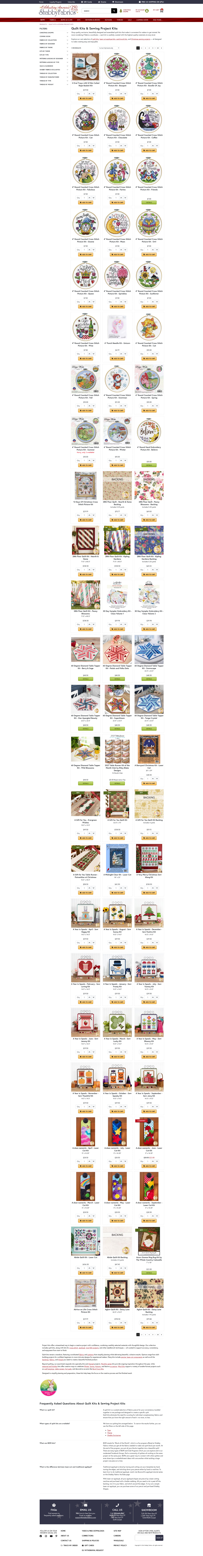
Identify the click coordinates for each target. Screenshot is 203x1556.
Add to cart (87, 98)
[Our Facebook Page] (41, 1536)
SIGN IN (138, 11)
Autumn (98, 1366)
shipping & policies (90, 1540)
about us (65, 1536)
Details (149, 202)
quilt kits (95, 39)
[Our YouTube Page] (51, 1536)
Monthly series (106, 1364)
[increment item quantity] (89, 94)
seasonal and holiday (49, 1366)
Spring (92, 1366)
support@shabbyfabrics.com (85, 1517)
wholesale (119, 1540)
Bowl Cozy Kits (98, 1369)
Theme (109, 1433)
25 (158, 48)
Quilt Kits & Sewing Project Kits (61, 24)
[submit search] (114, 10)
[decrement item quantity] (93, 94)
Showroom (118, 2)
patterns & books (92, 20)
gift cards (89, 1545)
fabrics (53, 20)
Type (109, 1430)
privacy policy (120, 1545)
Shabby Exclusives (114, 1435)
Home (41, 2)
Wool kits (121, 1366)
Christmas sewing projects (140, 39)
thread (120, 20)
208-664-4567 (119, 1513)
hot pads (68, 1369)
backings (45, 1359)
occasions (113, 1366)
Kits (78, 20)
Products (43, 24)
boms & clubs (66, 20)
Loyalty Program (55, 2)
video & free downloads (93, 1531)
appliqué (82, 1348)
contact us (66, 1540)
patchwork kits (121, 39)
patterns (91, 1354)
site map (117, 1531)
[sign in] (147, 10)
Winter (86, 1366)
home (63, 1531)
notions (108, 20)
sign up (159, 1538)
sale (130, 20)
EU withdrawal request (93, 1550)
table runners (59, 1369)
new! (42, 20)
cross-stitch (73, 1348)
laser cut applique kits (107, 39)
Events (103, 2)
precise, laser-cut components (131, 1357)
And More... (158, 20)
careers (117, 1536)
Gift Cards (87, 2)
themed (91, 1364)
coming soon (142, 20)
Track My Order (70, 1545)
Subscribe (71, 2)
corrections (87, 1536)
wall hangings (49, 1369)
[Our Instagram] (46, 1536)
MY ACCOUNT (140, 10)
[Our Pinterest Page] (56, 1536)
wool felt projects (92, 1348)
